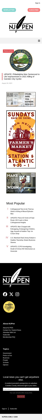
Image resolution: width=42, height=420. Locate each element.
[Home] (17, 280)
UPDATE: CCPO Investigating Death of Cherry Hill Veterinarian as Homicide (22, 249)
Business (6, 358)
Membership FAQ (9, 337)
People (5, 360)
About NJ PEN (8, 328)
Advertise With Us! (9, 332)
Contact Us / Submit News (12, 330)
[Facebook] (5, 296)
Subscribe (34, 10)
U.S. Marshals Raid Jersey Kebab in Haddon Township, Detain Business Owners (23, 240)
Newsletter (8, 10)
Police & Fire (7, 355)
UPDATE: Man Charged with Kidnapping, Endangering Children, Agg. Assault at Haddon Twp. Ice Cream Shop (22, 230)
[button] (21, 25)
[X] (11, 296)
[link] (21, 99)
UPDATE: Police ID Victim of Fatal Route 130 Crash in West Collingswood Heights (22, 220)
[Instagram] (17, 296)
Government (7, 353)
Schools (6, 362)
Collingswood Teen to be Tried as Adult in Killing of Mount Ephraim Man (22, 211)
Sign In (37, 3)
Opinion (5, 365)
